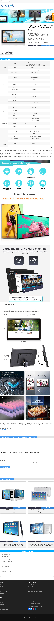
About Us (26, 617)
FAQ (30, 617)
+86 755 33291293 (33, 599)
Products (21, 617)
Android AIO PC (4, 429)
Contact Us (37, 617)
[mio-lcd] (7, 7)
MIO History (2, 586)
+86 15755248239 (36, 603)
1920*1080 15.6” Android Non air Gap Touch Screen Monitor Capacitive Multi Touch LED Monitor (13, 545)
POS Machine (5, 566)
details (7, 507)
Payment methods (4, 609)
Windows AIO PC (6, 571)
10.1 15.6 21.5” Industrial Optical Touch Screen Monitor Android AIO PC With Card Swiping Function (13, 511)
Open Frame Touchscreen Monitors (10, 564)
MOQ (1, 602)
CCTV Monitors (5, 559)
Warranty (2, 599)
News (33, 617)
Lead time (2, 604)
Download (34, 45)
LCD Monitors (5, 554)
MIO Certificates (3, 591)
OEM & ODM (3, 606)
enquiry (47, 45)
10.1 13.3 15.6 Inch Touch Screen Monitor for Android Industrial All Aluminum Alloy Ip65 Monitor (41, 545)
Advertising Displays (6, 574)
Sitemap (2, 593)
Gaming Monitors (6, 556)
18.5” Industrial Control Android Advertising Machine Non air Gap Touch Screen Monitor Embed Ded (40, 511)
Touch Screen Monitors (7, 561)
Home (16, 617)
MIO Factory (3, 588)
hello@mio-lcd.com (35, 601)
